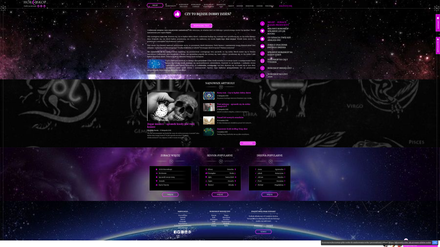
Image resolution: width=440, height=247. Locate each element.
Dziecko (230, 169)
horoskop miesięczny (280, 68)
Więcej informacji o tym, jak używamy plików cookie (410, 243)
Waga (226, 215)
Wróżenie (162, 173)
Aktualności (183, 228)
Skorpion (226, 217)
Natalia (281, 177)
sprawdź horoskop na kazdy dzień (280, 53)
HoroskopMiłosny (183, 6)
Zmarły (231, 181)
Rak (213, 221)
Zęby (210, 177)
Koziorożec (226, 221)
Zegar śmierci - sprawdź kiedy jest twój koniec (171, 125)
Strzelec (226, 219)
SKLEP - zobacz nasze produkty (278, 23)
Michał (260, 185)
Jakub (259, 173)
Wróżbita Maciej (152, 130)
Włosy (210, 169)
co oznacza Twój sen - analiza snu (280, 38)
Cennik (259, 6)
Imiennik (250, 6)
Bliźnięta (213, 219)
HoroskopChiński (196, 6)
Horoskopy (170, 6)
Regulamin (182, 224)
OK (435, 243)
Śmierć (211, 185)
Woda (232, 173)
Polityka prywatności (182, 226)
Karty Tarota (163, 185)
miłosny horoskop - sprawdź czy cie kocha (279, 31)
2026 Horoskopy (165, 169)
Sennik (240, 6)
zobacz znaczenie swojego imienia (277, 46)
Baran (213, 215)
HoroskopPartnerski (208, 6)
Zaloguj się (285, 6)
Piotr (259, 181)
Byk (213, 217)
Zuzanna (280, 181)
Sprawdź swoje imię (166, 177)
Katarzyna (279, 173)
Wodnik (226, 224)
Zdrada (231, 185)
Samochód (229, 177)
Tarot (231, 6)
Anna (259, 169)
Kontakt (182, 221)
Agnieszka (279, 169)
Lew (213, 224)
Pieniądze (212, 173)
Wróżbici (269, 6)
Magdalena (279, 185)
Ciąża (210, 181)
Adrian (260, 177)
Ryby (226, 226)
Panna (213, 226)
